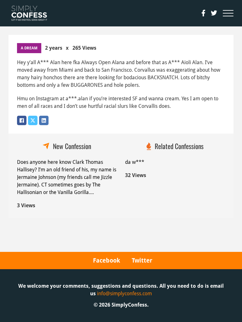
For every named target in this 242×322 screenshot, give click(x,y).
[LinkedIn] (44, 120)
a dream (29, 48)
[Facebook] (21, 120)
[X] (32, 120)
